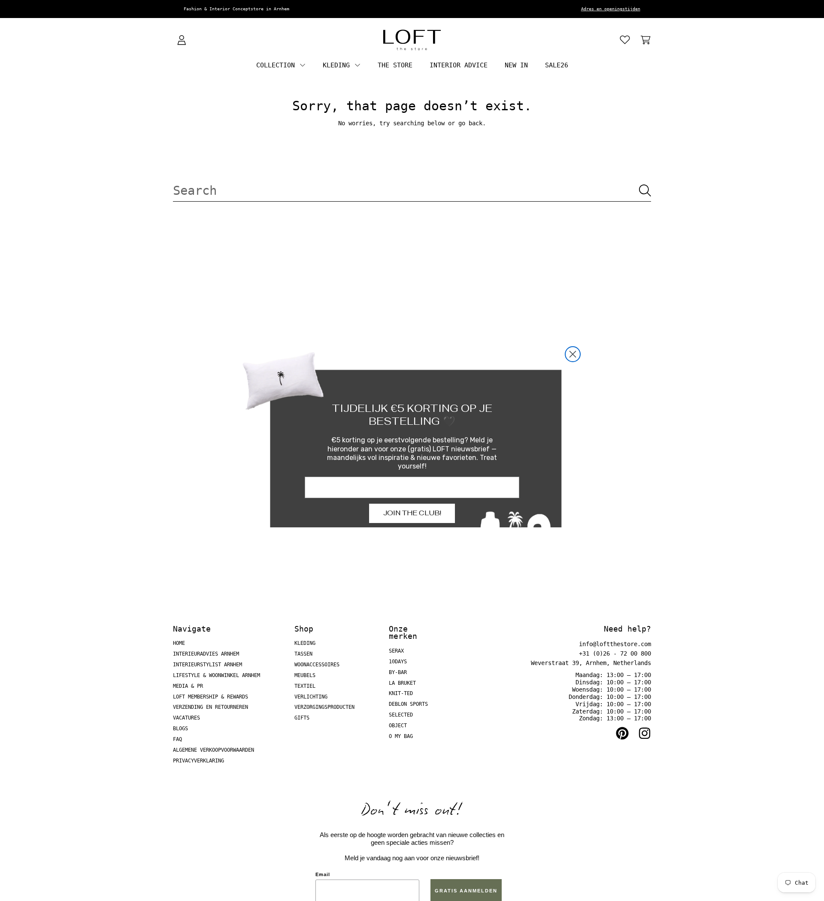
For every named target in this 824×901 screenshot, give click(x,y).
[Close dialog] (572, 354)
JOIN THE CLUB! (412, 512)
